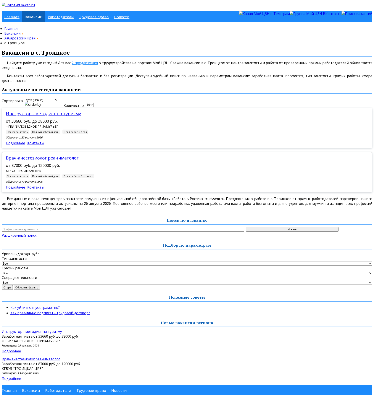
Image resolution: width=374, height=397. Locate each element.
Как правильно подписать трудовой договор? (50, 313)
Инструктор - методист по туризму (43, 114)
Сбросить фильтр (26, 287)
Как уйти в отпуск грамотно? (35, 307)
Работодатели (61, 16)
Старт (7, 287)
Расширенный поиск (19, 235)
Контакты (35, 143)
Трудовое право (94, 16)
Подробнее (15, 143)
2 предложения (85, 62)
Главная (11, 16)
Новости (121, 16)
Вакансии (34, 16)
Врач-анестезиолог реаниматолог (42, 158)
